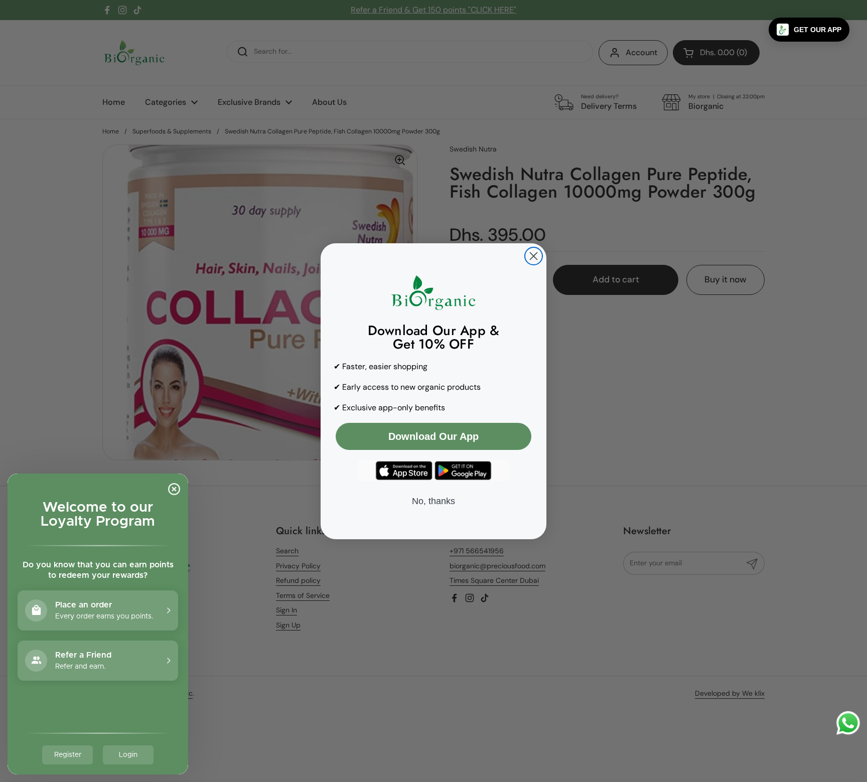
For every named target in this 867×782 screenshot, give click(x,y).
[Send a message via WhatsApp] (848, 723)
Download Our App (433, 436)
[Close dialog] (533, 256)
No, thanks (433, 501)
